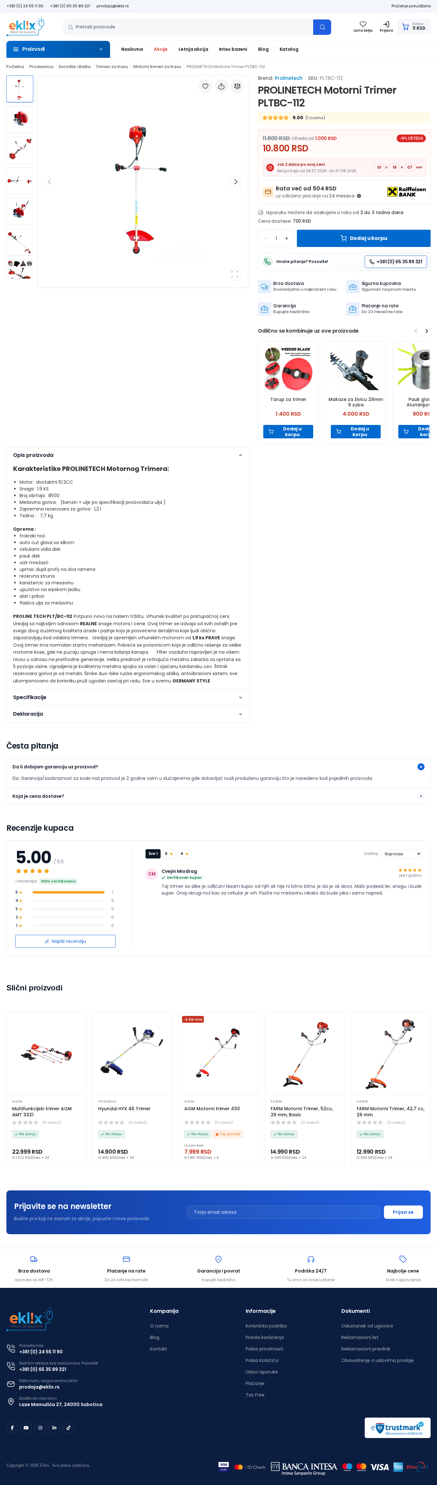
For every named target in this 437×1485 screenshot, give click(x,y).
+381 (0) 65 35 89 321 (70, 6)
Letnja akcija (193, 49)
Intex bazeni (233, 49)
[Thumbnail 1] (19, 88)
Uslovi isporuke (262, 1372)
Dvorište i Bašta (75, 67)
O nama (159, 1326)
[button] (58, 49)
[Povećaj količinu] (286, 238)
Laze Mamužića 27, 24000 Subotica (60, 1404)
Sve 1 (153, 853)
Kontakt (158, 1349)
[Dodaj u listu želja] (205, 86)
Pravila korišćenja (265, 1337)
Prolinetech (289, 78)
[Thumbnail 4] (19, 180)
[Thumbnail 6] (19, 242)
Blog (263, 49)
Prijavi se (403, 1212)
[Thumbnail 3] (19, 150)
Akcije (161, 49)
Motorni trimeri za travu (157, 67)
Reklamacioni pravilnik (365, 1349)
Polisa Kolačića (262, 1360)
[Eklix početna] (25, 26)
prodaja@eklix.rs (113, 6)
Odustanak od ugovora (367, 1326)
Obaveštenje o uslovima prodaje (377, 1360)
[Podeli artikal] (221, 86)
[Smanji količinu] (265, 238)
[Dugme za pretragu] (322, 27)
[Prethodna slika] (49, 181)
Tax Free (255, 1395)
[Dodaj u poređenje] (237, 86)
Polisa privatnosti (264, 1349)
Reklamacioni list (359, 1337)
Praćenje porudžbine (411, 6)
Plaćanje (255, 1383)
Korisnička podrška (266, 1326)
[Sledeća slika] (236, 181)
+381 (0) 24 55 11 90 (25, 6)
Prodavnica (41, 67)
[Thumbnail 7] (19, 272)
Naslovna (132, 49)
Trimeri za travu (112, 67)
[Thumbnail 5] (19, 211)
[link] (46, 1053)
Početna (15, 67)
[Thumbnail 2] (19, 119)
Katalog (289, 49)
